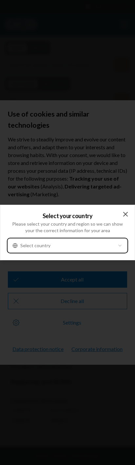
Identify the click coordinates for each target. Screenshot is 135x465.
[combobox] (67, 245)
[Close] (125, 214)
